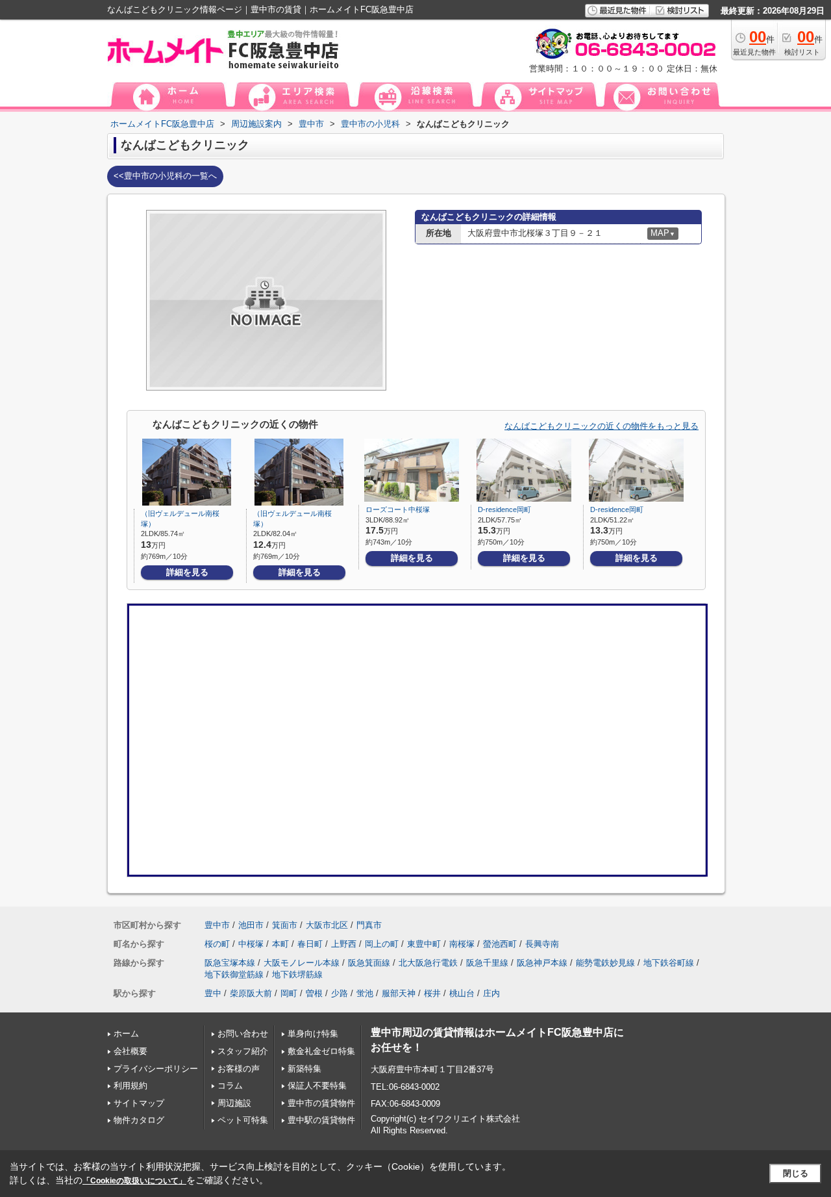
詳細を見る (187, 572)
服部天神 (399, 993)
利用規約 (130, 1085)
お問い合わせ (242, 1033)
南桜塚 (462, 944)
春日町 (310, 944)
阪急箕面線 (369, 963)
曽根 (314, 993)
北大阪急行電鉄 (428, 963)
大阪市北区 (327, 925)
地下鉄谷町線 (668, 963)
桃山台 (462, 993)
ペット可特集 (242, 1120)
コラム (230, 1085)
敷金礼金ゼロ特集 (321, 1051)
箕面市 (284, 925)
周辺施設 (234, 1103)
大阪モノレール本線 (302, 963)
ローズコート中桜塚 (398, 509)
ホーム (126, 1033)
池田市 (251, 925)
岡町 (288, 993)
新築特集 (304, 1069)
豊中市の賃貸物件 (321, 1103)
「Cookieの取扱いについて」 (134, 1180)
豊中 (213, 993)
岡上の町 (382, 944)
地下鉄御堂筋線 (234, 974)
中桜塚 (251, 944)
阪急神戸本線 (542, 963)
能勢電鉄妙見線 (605, 963)
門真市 (369, 925)
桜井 (432, 993)
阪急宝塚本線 (230, 963)
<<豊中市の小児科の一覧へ (165, 176)
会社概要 (130, 1051)
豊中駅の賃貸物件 (321, 1120)
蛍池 (364, 993)
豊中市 (217, 925)
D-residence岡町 (504, 509)
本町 (280, 944)
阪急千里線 (487, 963)
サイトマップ (139, 1103)
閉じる (795, 1173)
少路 (339, 993)
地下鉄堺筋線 (297, 974)
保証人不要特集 (317, 1085)
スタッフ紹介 (242, 1051)
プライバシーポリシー (156, 1069)
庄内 (491, 993)
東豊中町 (424, 944)
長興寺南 (542, 944)
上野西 (343, 944)
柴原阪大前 (251, 993)
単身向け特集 (313, 1033)
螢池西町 (500, 944)
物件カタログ (139, 1120)
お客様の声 (238, 1069)
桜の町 (217, 944)
